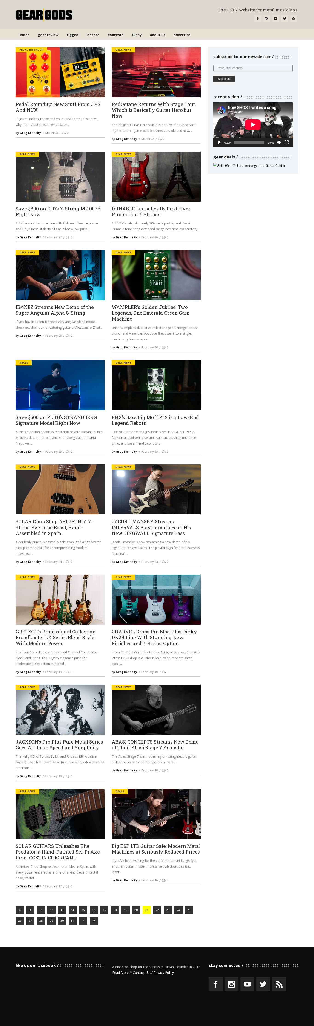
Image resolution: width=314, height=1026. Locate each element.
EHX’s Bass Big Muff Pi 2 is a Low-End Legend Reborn (155, 420)
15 (83, 910)
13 (62, 910)
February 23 (149, 562)
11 (41, 910)
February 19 (53, 672)
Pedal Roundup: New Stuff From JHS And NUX (58, 107)
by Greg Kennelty (28, 133)
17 (104, 910)
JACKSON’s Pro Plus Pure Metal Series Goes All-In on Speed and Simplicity (59, 745)
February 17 (53, 886)
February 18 (53, 776)
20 (136, 910)
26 (19, 920)
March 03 (51, 133)
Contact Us (141, 972)
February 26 (149, 237)
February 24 (53, 562)
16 (93, 910)
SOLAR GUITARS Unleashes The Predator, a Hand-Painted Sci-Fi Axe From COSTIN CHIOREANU (58, 852)
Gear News (123, 49)
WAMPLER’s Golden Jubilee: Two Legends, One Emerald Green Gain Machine (151, 313)
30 (62, 920)
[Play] (219, 142)
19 (125, 910)
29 (51, 920)
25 (189, 910)
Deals (23, 362)
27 (30, 920)
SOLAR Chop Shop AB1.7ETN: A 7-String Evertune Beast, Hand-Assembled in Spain (54, 527)
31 (72, 920)
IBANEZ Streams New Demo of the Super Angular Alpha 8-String (55, 310)
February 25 (53, 451)
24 (178, 910)
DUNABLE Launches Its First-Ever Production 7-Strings (151, 212)
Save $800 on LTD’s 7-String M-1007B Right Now (58, 212)
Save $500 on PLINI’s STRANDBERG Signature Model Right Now (56, 420)
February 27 (53, 237)
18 (115, 910)
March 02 (147, 139)
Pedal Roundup (31, 49)
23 (167, 910)
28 (41, 920)
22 (157, 910)
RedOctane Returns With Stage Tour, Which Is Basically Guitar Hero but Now (154, 110)
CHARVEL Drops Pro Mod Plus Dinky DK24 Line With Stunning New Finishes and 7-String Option (154, 638)
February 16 (149, 880)
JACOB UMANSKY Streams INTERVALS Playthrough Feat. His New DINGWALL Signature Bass (151, 527)
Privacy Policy (164, 972)
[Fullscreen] (286, 142)
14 (72, 910)
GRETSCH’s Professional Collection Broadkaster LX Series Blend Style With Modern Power (56, 638)
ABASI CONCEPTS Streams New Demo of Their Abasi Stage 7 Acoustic (155, 745)
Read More (120, 972)
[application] (253, 124)
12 (51, 910)
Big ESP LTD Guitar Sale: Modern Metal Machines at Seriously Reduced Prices (156, 849)
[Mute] (279, 142)
